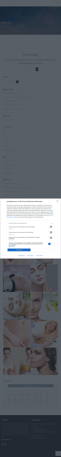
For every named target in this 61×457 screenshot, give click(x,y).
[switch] (50, 227)
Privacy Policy (39, 255)
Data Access (30, 255)
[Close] (57, 201)
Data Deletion (21, 255)
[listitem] (30, 223)
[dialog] (30, 228)
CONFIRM (19, 249)
